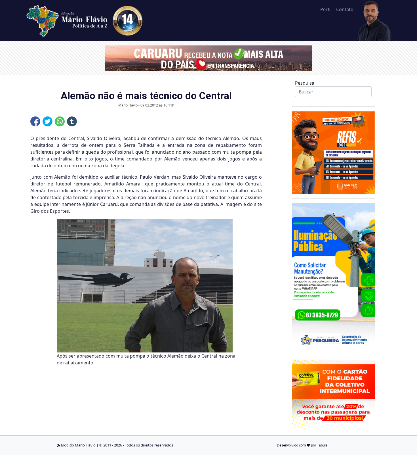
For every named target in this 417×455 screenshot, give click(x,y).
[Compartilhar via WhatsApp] (60, 121)
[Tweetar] (47, 121)
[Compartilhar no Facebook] (35, 121)
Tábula (322, 445)
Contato (344, 9)
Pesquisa (304, 83)
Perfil (326, 9)
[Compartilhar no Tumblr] (72, 121)
